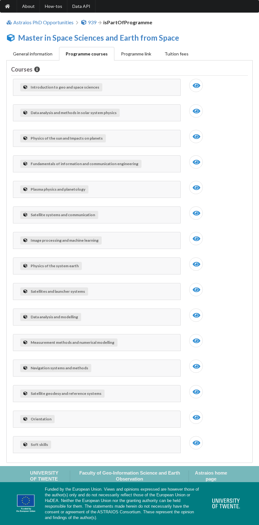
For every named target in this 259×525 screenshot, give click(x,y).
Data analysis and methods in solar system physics (74, 112)
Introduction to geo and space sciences (65, 87)
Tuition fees (177, 53)
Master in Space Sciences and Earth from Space (98, 37)
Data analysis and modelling (54, 316)
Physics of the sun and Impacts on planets (67, 138)
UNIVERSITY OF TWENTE (44, 476)
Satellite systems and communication (63, 214)
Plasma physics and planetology (58, 189)
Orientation (41, 419)
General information (32, 53)
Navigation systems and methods (59, 368)
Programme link (136, 53)
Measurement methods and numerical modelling (72, 342)
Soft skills (39, 444)
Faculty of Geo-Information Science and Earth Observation (129, 476)
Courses (22, 69)
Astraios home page (211, 476)
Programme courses (87, 53)
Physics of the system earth (55, 265)
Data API (81, 6)
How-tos (53, 6)
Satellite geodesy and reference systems (66, 393)
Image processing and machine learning (65, 240)
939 (92, 22)
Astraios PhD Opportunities (43, 22)
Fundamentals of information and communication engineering (84, 163)
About (28, 6)
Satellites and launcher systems (58, 291)
